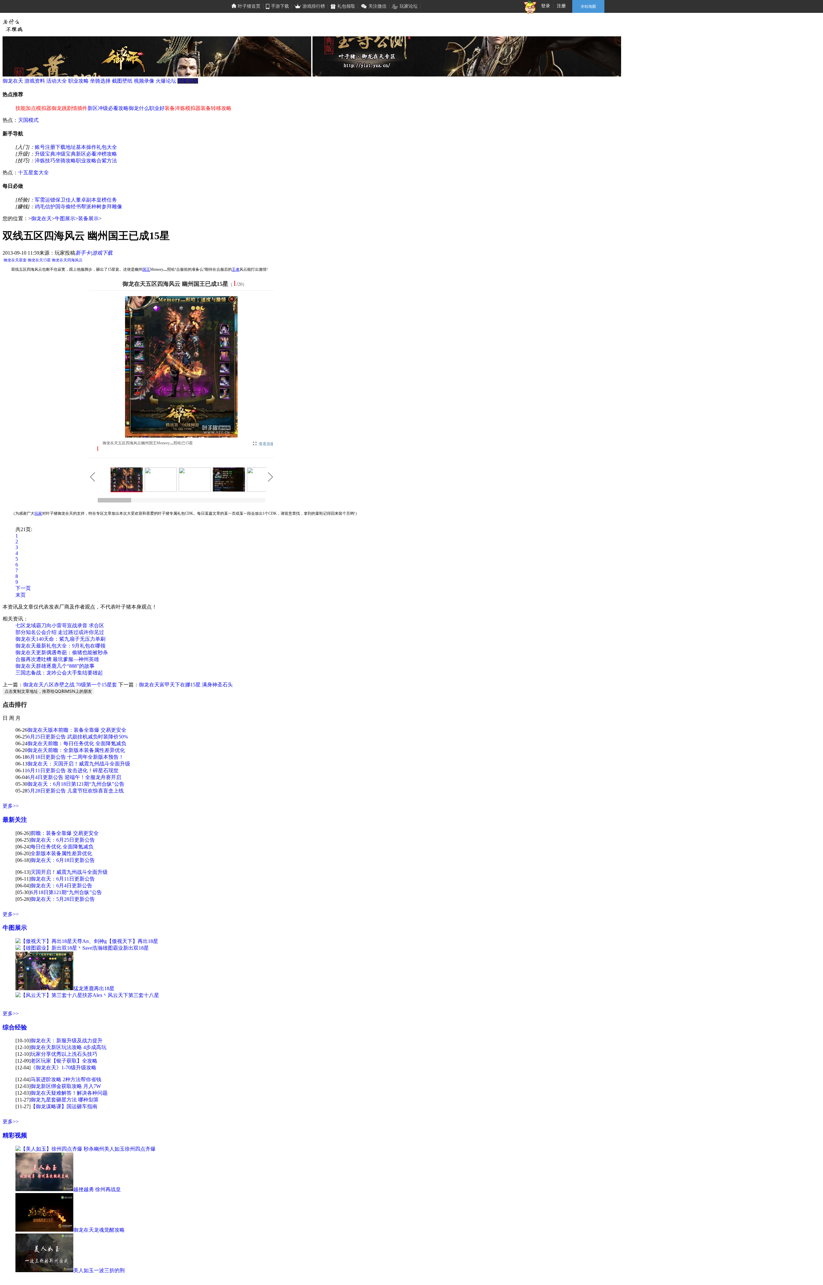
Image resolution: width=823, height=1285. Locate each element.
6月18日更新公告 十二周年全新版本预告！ (75, 757)
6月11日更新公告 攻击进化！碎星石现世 (73, 770)
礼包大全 (106, 147)
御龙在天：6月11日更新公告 (63, 879)
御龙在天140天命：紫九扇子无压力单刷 (60, 639)
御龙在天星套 (15, 260)
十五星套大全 (33, 172)
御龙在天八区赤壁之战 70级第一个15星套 (70, 684)
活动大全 (56, 81)
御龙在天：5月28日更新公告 (63, 899)
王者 (236, 269)
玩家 (38, 513)
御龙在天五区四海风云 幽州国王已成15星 (175, 284)
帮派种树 (91, 206)
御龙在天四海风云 (67, 260)
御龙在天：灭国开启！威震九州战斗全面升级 (78, 763)
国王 (146, 269)
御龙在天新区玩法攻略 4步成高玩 (68, 1047)
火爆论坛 (166, 81)
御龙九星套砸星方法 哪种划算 (65, 1099)
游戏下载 (102, 253)
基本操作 (86, 147)
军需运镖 (45, 200)
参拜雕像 (112, 206)
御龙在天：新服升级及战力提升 (67, 1040)
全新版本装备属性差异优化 (61, 853)
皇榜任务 (106, 200)
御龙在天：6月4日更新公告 (61, 885)
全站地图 (588, 6)
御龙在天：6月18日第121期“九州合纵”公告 (75, 784)
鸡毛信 (42, 206)
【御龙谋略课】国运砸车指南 (64, 1106)
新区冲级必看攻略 (108, 108)
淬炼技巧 (45, 160)
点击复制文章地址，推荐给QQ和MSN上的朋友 (48, 691)
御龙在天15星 (39, 260)
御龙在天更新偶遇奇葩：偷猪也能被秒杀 (61, 652)
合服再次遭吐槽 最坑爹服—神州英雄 (57, 659)
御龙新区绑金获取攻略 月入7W (66, 1086)
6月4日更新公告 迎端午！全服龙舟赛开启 (74, 777)
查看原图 (266, 444)
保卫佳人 (65, 200)
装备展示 (88, 218)
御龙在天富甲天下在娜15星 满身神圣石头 (186, 684)
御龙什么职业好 (147, 108)
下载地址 (65, 147)
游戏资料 (34, 81)
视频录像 (144, 81)
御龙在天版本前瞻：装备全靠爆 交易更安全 (76, 730)
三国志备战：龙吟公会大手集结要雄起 (59, 672)
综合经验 (15, 1027)
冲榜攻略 (106, 154)
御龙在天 (13, 81)
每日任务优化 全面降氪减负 (62, 846)
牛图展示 (65, 218)
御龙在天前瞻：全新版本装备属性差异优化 (76, 750)
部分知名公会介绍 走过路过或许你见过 (59, 632)
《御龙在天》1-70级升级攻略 (63, 1067)
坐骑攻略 (65, 160)
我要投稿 (187, 81)
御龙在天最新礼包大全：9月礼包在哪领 (60, 645)
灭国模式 (28, 120)
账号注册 (45, 147)
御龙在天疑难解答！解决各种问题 (69, 1093)
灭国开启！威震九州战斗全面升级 (69, 872)
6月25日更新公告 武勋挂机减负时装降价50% (77, 736)
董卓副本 (86, 200)
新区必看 (86, 154)
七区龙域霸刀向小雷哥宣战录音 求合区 (59, 625)
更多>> (11, 806)
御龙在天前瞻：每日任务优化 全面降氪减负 (76, 743)
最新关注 (15, 819)
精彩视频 (15, 1135)
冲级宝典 (65, 154)
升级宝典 (45, 154)
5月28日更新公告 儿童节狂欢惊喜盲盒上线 (75, 790)
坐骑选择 (100, 81)
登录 (545, 6)
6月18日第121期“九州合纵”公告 (66, 892)
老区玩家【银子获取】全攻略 (64, 1060)
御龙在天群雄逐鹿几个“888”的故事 (55, 666)
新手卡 (83, 253)
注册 (561, 6)
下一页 (23, 588)
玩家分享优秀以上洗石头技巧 (64, 1054)
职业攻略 (78, 81)
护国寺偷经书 (65, 206)
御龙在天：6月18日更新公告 (63, 860)
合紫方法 (106, 160)
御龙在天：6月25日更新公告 (63, 840)
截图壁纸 (122, 81)
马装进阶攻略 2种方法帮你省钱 (66, 1079)
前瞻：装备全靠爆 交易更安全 (65, 833)
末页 (20, 595)
